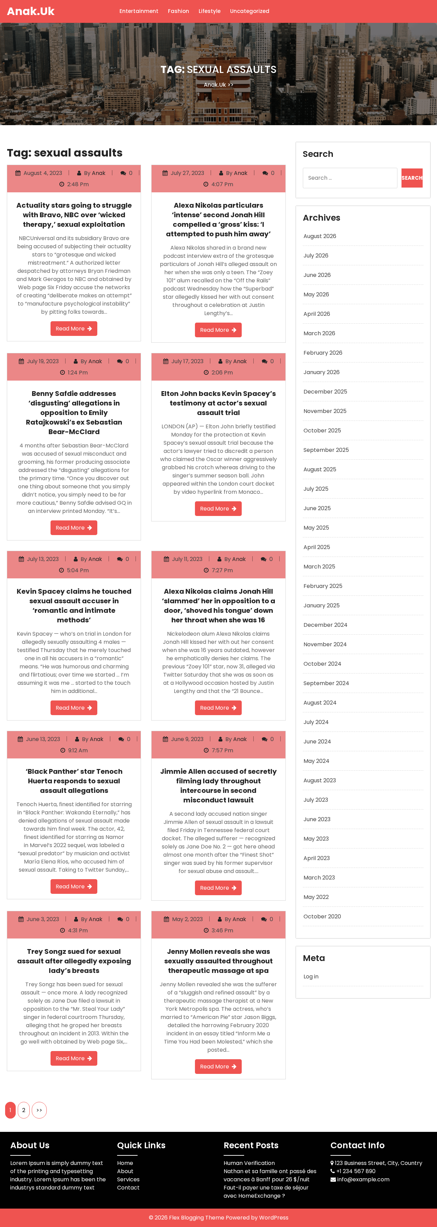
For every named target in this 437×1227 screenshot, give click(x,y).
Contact (128, 1188)
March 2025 (319, 567)
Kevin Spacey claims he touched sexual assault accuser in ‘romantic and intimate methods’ (74, 606)
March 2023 (319, 878)
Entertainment (138, 11)
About (125, 1171)
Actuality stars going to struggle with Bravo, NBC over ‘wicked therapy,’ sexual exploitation (74, 215)
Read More (70, 328)
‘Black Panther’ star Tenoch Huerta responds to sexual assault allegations (74, 781)
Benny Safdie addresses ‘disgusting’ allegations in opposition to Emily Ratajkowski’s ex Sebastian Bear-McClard (74, 413)
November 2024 (325, 644)
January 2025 (322, 605)
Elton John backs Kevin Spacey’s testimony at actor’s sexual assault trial (218, 403)
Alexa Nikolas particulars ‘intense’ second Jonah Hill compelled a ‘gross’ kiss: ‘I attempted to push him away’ (218, 220)
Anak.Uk (31, 11)
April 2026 (317, 314)
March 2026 (319, 333)
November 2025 (325, 411)
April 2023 (317, 858)
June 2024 (317, 741)
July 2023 (316, 800)
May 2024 (316, 761)
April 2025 (317, 547)
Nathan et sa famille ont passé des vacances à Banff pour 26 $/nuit (270, 1175)
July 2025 (316, 489)
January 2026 (322, 372)
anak (98, 173)
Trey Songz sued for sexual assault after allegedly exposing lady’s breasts (74, 961)
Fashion (178, 11)
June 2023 (317, 819)
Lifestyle (210, 11)
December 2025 (325, 392)
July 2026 (316, 256)
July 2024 (316, 722)
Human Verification (249, 1163)
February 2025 (323, 586)
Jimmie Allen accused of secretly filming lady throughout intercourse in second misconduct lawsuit (218, 786)
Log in (311, 976)
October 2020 (322, 916)
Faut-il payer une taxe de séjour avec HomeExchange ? (266, 1192)
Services (128, 1179)
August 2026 (320, 236)
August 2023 (320, 780)
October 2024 (322, 664)
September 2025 (326, 450)
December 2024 (326, 625)
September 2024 (326, 683)
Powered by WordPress (257, 1218)
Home (125, 1163)
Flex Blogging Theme (197, 1218)
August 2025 (320, 469)
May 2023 (316, 839)
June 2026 (317, 275)
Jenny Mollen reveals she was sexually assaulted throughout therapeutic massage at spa (218, 961)
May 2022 (316, 897)
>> (39, 1110)
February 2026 (323, 353)
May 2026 (316, 294)
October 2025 (322, 430)
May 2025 (316, 528)
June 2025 (317, 508)
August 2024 (320, 703)
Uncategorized (249, 11)
